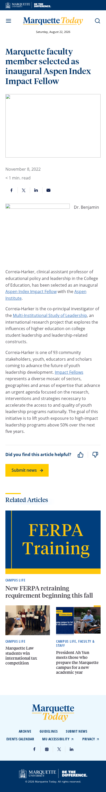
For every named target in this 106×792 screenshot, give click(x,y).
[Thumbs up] (80, 455)
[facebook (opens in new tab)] (34, 749)
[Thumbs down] (95, 455)
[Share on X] (24, 190)
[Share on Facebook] (11, 190)
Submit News (76, 731)
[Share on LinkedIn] (36, 190)
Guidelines (49, 731)
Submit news (24, 470)
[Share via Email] (48, 190)
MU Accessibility (55, 738)
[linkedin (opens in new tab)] (71, 749)
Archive (25, 731)
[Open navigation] (8, 21)
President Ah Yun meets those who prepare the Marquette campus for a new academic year (77, 662)
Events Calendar (20, 738)
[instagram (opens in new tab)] (47, 749)
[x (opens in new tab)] (59, 749)
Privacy (88, 738)
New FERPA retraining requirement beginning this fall (49, 591)
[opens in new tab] (28, 5)
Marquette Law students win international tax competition (21, 655)
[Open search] (97, 21)
